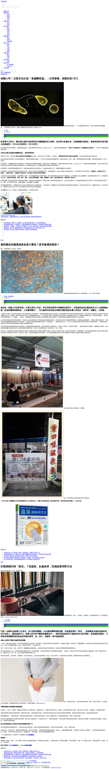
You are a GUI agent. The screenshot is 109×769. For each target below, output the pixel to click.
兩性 (8, 44)
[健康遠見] (4, 1)
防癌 (8, 22)
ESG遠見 (35, 762)
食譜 (8, 34)
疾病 (8, 14)
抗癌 (8, 24)
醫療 (8, 16)
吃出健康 (6, 26)
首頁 (2, 72)
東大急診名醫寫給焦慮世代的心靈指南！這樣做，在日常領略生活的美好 (24, 557)
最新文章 (6, 11)
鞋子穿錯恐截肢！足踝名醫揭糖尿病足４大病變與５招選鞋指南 (22, 559)
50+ (40, 762)
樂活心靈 (6, 43)
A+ (5, 138)
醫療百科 (6, 12)
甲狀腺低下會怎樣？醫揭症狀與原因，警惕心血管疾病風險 (20, 229)
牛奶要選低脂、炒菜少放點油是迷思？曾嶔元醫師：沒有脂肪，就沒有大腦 (25, 757)
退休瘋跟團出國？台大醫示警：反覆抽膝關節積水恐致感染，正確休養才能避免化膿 (27, 224)
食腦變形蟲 (7, 72)
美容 (8, 56)
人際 (8, 48)
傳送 (5, 136)
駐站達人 (9, 66)
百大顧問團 (10, 64)
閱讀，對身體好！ (9, 296)
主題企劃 (6, 68)
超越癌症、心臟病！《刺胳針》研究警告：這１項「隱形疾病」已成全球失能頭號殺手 (28, 226)
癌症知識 (6, 21)
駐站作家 (6, 63)
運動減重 (6, 36)
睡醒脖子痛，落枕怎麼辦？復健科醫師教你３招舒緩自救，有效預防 (23, 756)
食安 (8, 32)
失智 (8, 19)
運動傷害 (9, 41)
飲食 (8, 29)
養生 (8, 27)
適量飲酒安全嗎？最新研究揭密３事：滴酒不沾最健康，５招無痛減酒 (23, 752)
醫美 (8, 54)
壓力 (8, 46)
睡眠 (8, 51)
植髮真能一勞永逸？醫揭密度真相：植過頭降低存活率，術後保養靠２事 (24, 227)
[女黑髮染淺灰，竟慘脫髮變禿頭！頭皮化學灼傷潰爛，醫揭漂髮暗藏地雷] (54, 203)
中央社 (6, 130)
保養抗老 (6, 53)
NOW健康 (7, 620)
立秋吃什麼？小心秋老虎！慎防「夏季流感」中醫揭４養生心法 (22, 552)
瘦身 (8, 39)
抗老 (8, 58)
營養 (8, 31)
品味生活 (6, 59)
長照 (8, 17)
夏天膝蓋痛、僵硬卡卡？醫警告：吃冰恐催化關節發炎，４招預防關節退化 (25, 222)
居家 (8, 61)
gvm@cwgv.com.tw (56, 767)
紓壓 (8, 49)
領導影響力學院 (45, 762)
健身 (8, 38)
